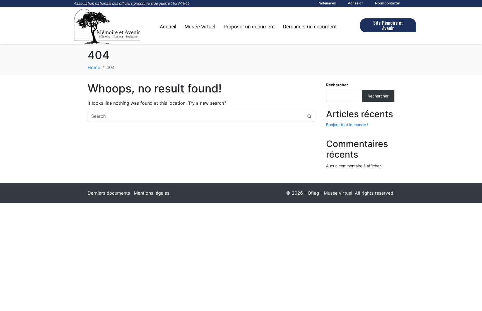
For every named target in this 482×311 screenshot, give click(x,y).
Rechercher (337, 84)
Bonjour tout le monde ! (347, 124)
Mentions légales (151, 193)
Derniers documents (109, 193)
